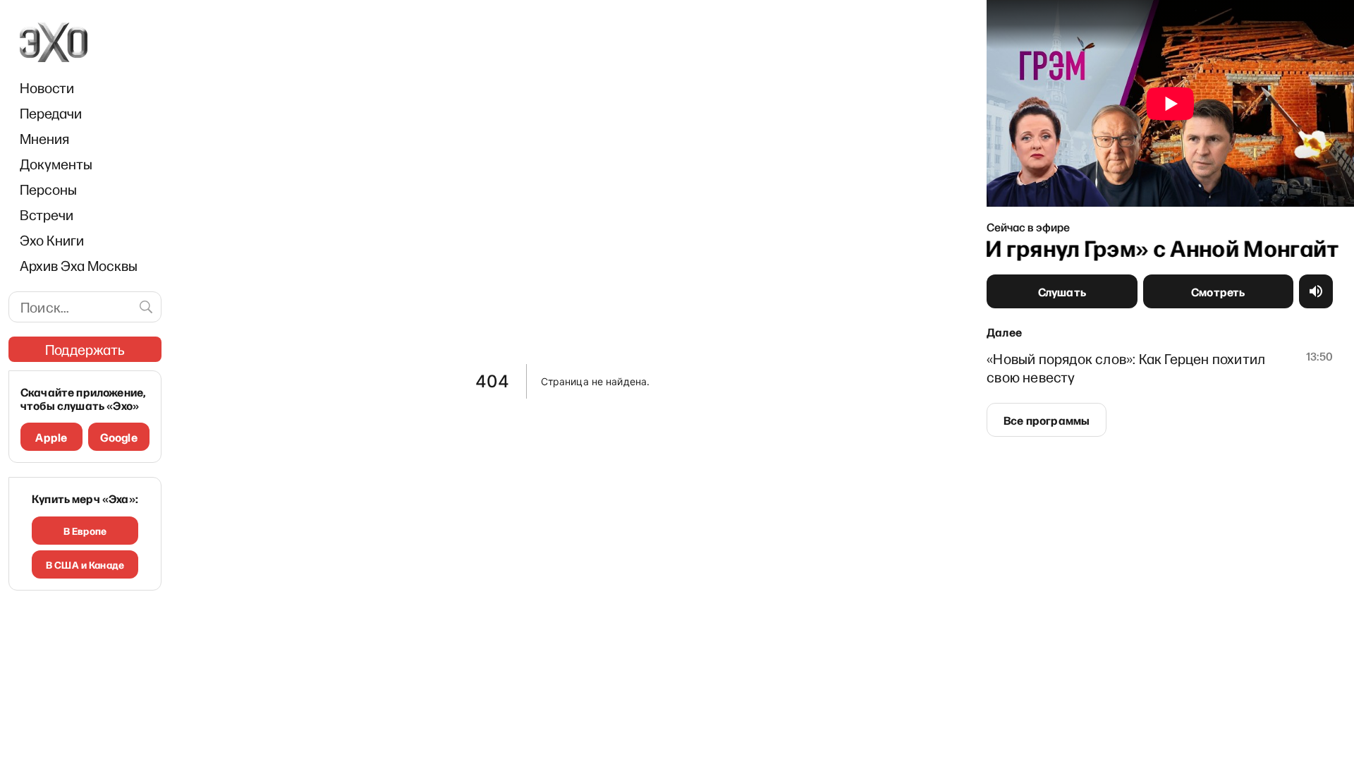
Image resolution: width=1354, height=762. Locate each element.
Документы (56, 164)
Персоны (48, 189)
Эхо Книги (52, 240)
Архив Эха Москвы (79, 265)
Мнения (44, 138)
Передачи (51, 113)
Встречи (46, 214)
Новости (47, 87)
